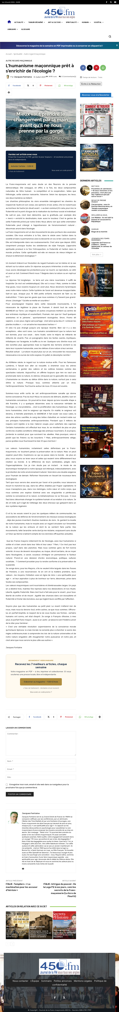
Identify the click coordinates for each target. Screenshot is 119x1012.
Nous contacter (20, 981)
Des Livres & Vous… (62, 930)
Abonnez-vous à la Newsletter (95, 95)
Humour (95, 229)
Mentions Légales (83, 981)
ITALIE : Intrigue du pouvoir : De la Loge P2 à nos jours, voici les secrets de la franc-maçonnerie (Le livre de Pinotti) (59, 890)
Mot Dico (11, 926)
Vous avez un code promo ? (62, 170)
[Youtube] (115, 2)
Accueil (9, 54)
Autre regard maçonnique (34, 54)
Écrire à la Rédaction (91, 84)
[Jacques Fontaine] (8, 77)
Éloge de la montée (99, 232)
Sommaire (46, 981)
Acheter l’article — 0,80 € (22, 166)
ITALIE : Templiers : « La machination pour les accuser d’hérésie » (22, 887)
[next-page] (12, 944)
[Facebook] (106, 2)
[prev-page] (7, 944)
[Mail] (23, 868)
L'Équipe (34, 981)
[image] (96, 120)
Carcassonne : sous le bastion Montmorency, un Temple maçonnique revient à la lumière (40, 934)
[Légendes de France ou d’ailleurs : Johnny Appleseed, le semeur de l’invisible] (85, 243)
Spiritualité (17, 54)
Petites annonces (63, 981)
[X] (111, 2)
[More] (9, 92)
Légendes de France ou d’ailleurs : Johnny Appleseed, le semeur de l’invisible (101, 245)
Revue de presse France (37, 927)
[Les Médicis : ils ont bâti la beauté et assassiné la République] (64, 925)
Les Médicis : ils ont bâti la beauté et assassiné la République (64, 935)
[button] (109, 36)
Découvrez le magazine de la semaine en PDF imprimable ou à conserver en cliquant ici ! (59, 45)
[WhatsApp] (103, 68)
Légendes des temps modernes (100, 239)
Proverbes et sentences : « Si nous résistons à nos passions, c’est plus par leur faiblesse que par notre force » (17, 933)
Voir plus (95, 254)
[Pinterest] (96, 68)
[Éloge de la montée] (85, 230)
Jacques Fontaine (23, 77)
